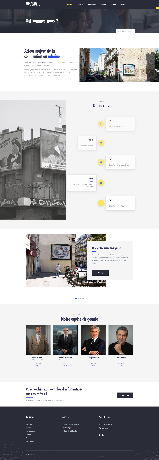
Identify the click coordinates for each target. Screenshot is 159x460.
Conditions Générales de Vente (71, 424)
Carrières (103, 4)
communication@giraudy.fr (106, 424)
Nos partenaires (92, 4)
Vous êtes (80, 4)
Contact (123, 4)
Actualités (114, 4)
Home (119, 31)
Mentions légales (67, 428)
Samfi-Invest (44, 63)
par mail (38, 365)
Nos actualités (30, 441)
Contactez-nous (125, 395)
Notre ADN (69, 4)
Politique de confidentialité (70, 431)
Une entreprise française (106, 248)
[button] (76, 298)
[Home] (33, 4)
